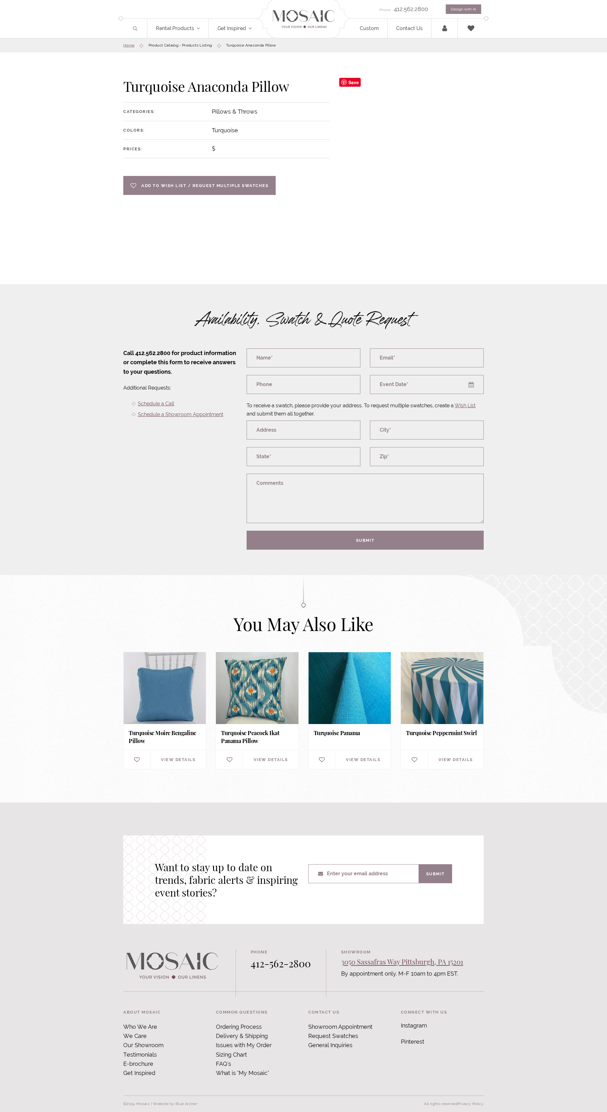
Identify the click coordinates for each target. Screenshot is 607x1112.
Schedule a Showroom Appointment (180, 414)
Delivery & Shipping (242, 1036)
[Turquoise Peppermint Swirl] (442, 710)
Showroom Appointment (340, 1026)
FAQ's (223, 1063)
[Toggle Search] (135, 28)
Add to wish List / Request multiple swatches (204, 185)
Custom (369, 28)
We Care (135, 1036)
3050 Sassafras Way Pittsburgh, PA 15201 (402, 961)
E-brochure (138, 1063)
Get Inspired (232, 28)
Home (128, 45)
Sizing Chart (231, 1054)
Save (353, 82)
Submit (365, 540)
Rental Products (175, 28)
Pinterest (412, 1041)
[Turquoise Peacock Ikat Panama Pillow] (257, 710)
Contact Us (409, 28)
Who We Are (140, 1026)
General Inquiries (330, 1045)
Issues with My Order (244, 1045)
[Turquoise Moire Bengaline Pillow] (165, 710)
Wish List (465, 406)
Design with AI (463, 9)
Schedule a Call (156, 404)
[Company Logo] (303, 19)
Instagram (414, 1025)
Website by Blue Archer (175, 1104)
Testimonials (140, 1054)
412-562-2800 (281, 963)
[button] (201, 28)
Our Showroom (143, 1045)
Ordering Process (239, 1026)
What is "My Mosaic (241, 1073)
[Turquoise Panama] (350, 710)
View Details (178, 759)
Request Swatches (333, 1036)
